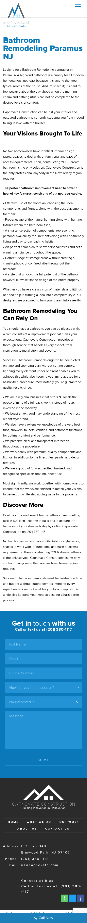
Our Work (69, 822)
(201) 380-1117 (34, 859)
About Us (27, 828)
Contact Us (57, 828)
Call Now (46, 918)
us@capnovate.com (39, 865)
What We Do (39, 822)
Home (13, 822)
